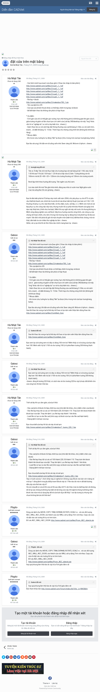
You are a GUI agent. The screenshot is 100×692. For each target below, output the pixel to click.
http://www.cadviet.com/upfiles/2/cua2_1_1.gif (44, 89)
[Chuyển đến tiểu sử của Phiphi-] (14, 520)
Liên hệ (54, 683)
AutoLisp (45, 65)
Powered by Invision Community (50, 688)
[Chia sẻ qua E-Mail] (30, 657)
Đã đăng (35, 78)
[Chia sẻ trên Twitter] (3, 657)
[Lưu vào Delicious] (18, 657)
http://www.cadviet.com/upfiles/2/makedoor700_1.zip (47, 102)
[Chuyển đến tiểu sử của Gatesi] (14, 248)
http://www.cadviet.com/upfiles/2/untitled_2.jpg (45, 313)
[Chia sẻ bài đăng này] (95, 78)
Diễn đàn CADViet (13, 9)
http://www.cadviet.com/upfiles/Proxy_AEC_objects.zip (72, 520)
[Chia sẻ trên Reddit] (22, 657)
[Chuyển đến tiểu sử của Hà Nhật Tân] (5, 63)
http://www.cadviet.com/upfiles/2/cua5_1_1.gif (44, 97)
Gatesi (14, 235)
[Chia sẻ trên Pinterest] (33, 657)
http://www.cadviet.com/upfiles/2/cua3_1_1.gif (44, 91)
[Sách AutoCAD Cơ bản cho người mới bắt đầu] (3, 157)
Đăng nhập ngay (71, 633)
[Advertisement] (50, 32)
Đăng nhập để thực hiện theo (14, 58)
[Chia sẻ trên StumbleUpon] (26, 657)
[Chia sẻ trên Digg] (15, 657)
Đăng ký (92, 9)
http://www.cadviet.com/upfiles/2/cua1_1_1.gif (44, 86)
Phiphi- (14, 507)
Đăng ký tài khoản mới (28, 633)
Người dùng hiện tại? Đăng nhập (72, 10)
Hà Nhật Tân (18, 65)
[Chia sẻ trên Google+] (11, 657)
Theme (46, 683)
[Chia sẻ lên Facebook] (7, 657)
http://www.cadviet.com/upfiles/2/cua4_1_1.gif (44, 94)
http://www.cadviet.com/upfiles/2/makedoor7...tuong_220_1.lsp (51, 427)
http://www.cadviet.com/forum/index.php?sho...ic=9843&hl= (64, 589)
